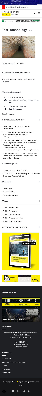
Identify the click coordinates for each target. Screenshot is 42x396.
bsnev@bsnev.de (22, 347)
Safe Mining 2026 (15, 109)
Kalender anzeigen (8, 114)
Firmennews (7, 188)
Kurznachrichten (9, 192)
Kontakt (4, 366)
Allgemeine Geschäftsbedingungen (14, 362)
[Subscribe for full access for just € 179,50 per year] (21, 278)
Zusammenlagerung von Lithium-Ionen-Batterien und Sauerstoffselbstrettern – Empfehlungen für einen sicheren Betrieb (20, 155)
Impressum (6, 369)
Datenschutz (6, 373)
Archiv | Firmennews (10, 211)
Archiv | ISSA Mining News (12, 221)
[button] (4, 392)
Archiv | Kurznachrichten (11, 214)
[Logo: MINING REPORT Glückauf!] (11, 13)
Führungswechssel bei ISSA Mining (15, 170)
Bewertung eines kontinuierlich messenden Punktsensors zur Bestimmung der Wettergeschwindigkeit (18, 134)
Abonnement (6, 359)
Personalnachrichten (10, 195)
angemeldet (13, 79)
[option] (21, 309)
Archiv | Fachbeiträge (10, 207)
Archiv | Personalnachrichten (13, 218)
